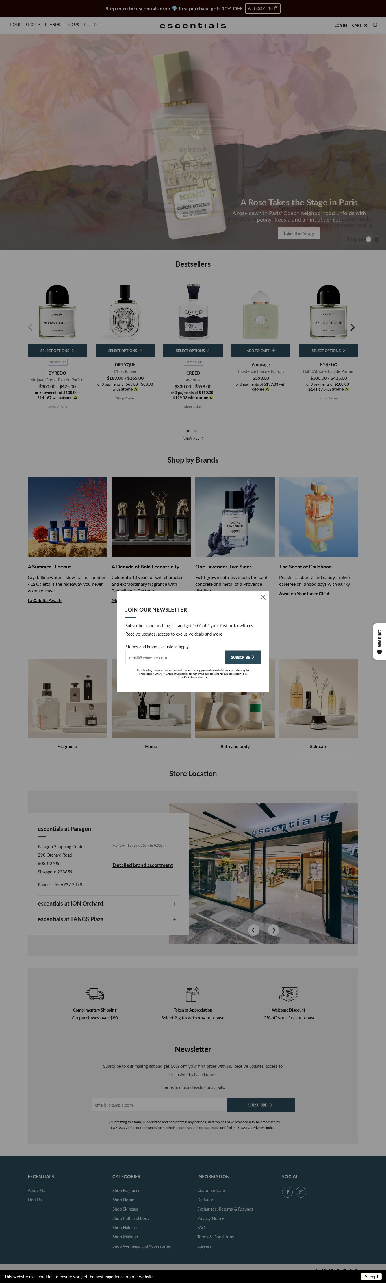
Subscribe (240, 657)
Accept (371, 1276)
